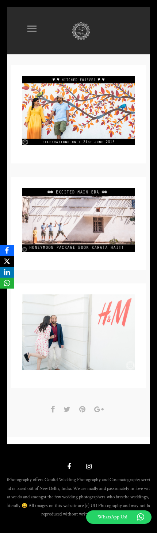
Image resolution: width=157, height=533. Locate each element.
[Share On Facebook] (54, 409)
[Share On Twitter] (68, 409)
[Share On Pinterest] (84, 409)
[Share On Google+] (100, 409)
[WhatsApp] (7, 283)
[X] (7, 261)
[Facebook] (7, 250)
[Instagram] (88, 467)
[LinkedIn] (7, 272)
